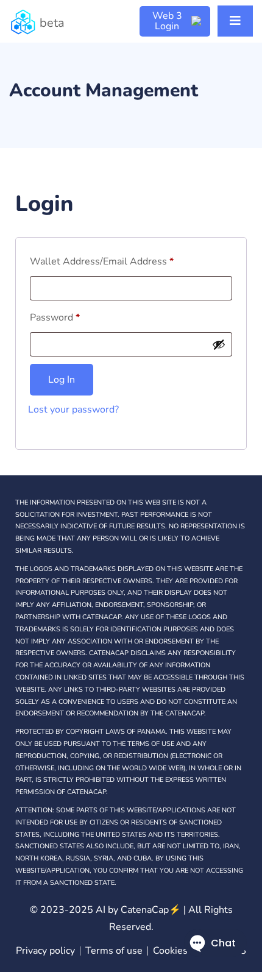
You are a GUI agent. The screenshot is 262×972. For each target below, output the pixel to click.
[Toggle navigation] (235, 21)
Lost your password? (73, 409)
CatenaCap (151, 910)
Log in (61, 379)
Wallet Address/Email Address (102, 261)
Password (55, 317)
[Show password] (218, 344)
